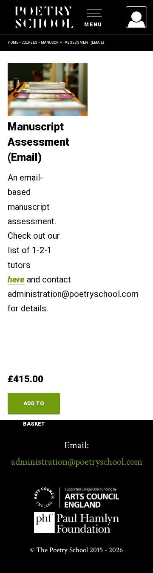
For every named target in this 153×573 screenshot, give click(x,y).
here (16, 279)
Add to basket (34, 407)
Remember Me (67, 123)
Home (13, 42)
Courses (29, 42)
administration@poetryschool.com (76, 461)
